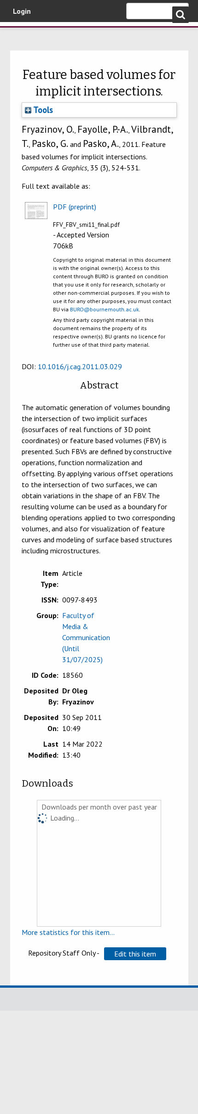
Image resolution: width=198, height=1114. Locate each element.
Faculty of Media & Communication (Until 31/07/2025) (86, 637)
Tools (42, 109)
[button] (135, 953)
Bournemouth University (20, 34)
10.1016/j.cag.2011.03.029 (80, 366)
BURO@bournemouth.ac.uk (104, 309)
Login (22, 11)
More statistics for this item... (68, 932)
